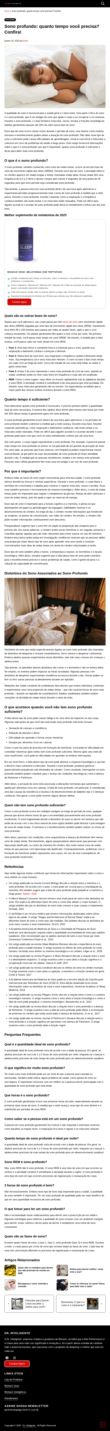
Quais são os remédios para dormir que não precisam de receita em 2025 (35, 1270)
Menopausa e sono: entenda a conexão (33, 1285)
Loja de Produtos (13, 1379)
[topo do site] (103, 1424)
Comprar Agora (17, 1363)
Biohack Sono (11, 1385)
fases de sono (70, 321)
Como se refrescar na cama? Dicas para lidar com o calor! (87, 1285)
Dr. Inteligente (29, 1425)
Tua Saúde (10, 20)
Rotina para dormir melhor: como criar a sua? (86, 1270)
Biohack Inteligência (15, 1392)
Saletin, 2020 (30, 893)
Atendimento (11, 1398)
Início (6, 11)
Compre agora (19, 302)
